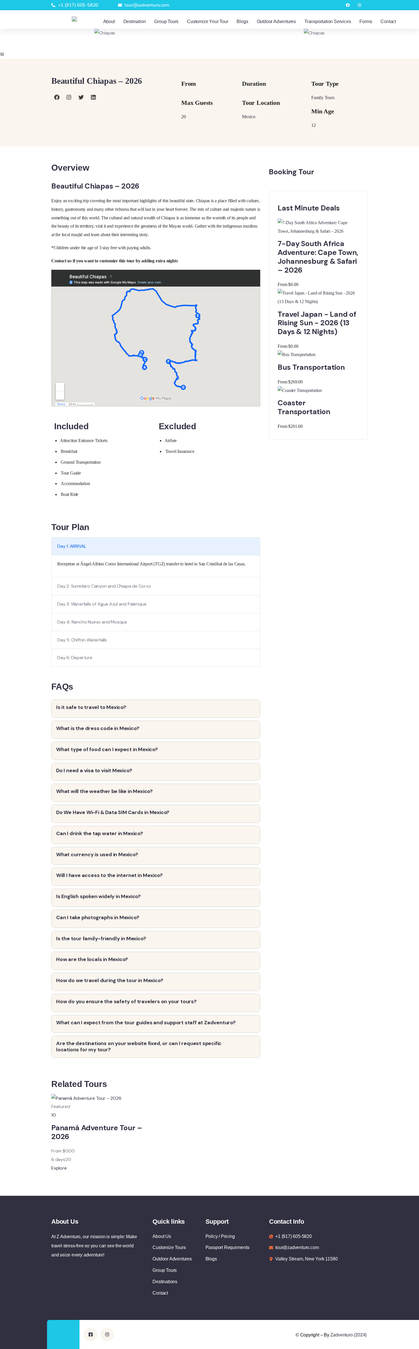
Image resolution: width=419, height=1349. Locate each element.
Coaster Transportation (304, 407)
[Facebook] (347, 5)
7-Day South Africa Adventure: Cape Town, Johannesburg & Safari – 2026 (318, 257)
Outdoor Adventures (276, 21)
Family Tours (323, 97)
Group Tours (166, 21)
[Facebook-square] (90, 1334)
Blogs (242, 21)
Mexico (248, 116)
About (109, 21)
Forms (365, 21)
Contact (388, 21)
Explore (59, 1168)
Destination (134, 21)
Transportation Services (327, 21)
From (56, 1151)
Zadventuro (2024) (348, 1334)
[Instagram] (359, 5)
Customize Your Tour (207, 21)
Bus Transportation (311, 367)
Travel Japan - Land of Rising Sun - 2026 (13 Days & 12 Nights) (317, 323)
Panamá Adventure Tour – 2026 (96, 1132)
